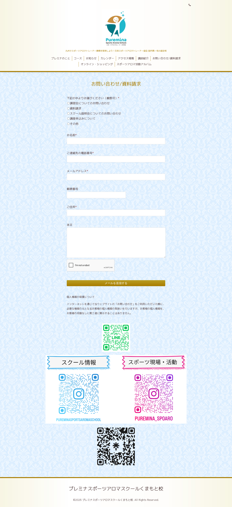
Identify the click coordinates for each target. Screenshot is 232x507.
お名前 (72, 135)
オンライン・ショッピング (97, 64)
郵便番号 (72, 189)
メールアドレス (77, 171)
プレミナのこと (60, 58)
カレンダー (107, 58)
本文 (69, 225)
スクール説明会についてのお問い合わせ (95, 113)
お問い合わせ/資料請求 (166, 58)
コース (78, 58)
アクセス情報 (126, 58)
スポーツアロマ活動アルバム (134, 64)
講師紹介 (143, 58)
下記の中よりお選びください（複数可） (93, 98)
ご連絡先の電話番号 (80, 153)
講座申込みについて (82, 119)
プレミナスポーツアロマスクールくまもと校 (116, 488)
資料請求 (75, 108)
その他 (74, 124)
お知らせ (91, 58)
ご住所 (72, 207)
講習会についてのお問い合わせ (90, 103)
